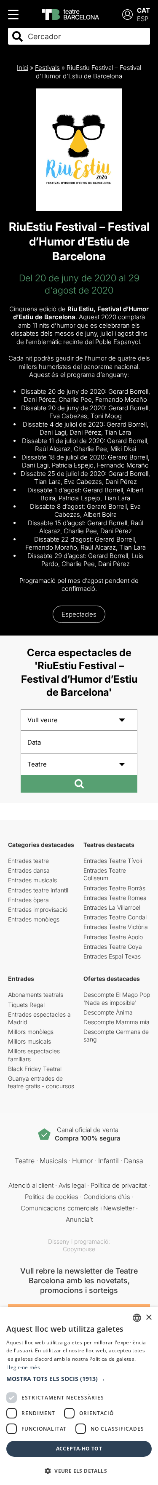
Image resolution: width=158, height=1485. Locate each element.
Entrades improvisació (37, 909)
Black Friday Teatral (35, 1068)
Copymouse (79, 1249)
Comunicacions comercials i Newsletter (77, 1208)
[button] (79, 1379)
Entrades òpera (28, 899)
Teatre (25, 1160)
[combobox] (86, 36)
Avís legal (72, 1185)
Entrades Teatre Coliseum (104, 874)
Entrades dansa (29, 870)
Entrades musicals (32, 880)
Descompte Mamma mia (116, 1022)
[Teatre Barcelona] (70, 14)
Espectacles (79, 614)
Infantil (108, 1160)
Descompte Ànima (108, 1012)
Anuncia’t (79, 1219)
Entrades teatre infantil (38, 890)
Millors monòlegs (31, 1031)
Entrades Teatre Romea (115, 897)
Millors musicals (29, 1041)
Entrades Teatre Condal (115, 917)
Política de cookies (51, 1197)
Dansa (133, 1160)
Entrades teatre (28, 860)
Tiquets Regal (26, 1004)
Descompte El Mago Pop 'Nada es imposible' (116, 998)
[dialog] (79, 1396)
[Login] (127, 14)
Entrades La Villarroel (111, 907)
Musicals (53, 1160)
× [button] (148, 1317)
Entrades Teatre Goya (112, 946)
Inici (22, 68)
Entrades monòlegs (33, 919)
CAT (143, 10)
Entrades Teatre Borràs (114, 888)
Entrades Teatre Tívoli (112, 860)
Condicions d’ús (106, 1197)
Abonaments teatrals (35, 994)
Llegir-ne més (23, 1367)
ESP (142, 19)
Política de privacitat (119, 1185)
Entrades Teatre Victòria (115, 926)
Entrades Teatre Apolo (113, 936)
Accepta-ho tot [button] (79, 1448)
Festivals (47, 68)
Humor (82, 1160)
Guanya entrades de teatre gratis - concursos (41, 1082)
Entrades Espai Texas (112, 956)
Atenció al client (31, 1185)
